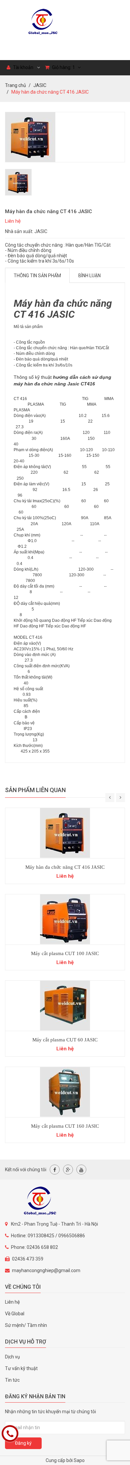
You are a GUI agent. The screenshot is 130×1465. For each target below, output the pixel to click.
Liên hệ (12, 1302)
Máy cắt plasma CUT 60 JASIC (65, 1039)
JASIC (39, 85)
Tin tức (12, 1380)
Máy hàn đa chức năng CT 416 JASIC (65, 867)
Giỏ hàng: (63, 67)
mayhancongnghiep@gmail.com (46, 1270)
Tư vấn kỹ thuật (21, 1368)
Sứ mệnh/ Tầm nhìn (26, 1325)
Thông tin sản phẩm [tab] (37, 275)
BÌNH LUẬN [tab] (89, 275)
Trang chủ (15, 85)
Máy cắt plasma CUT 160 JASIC (65, 1126)
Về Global (14, 1313)
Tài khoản (22, 67)
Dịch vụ (12, 1356)
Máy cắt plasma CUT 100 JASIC (65, 953)
